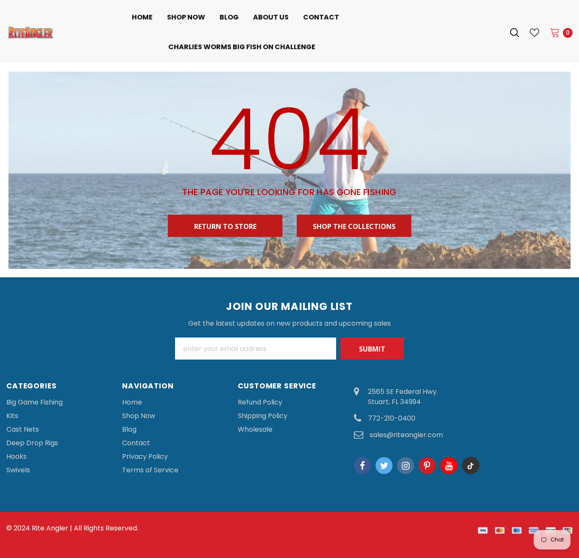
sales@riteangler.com (406, 435)
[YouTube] (448, 465)
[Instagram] (405, 465)
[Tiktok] (470, 465)
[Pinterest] (427, 465)
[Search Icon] (514, 32)
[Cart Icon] (555, 32)
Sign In (488, 32)
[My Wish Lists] (534, 32)
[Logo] (31, 32)
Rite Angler (50, 528)
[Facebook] (362, 465)
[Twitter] (384, 465)
